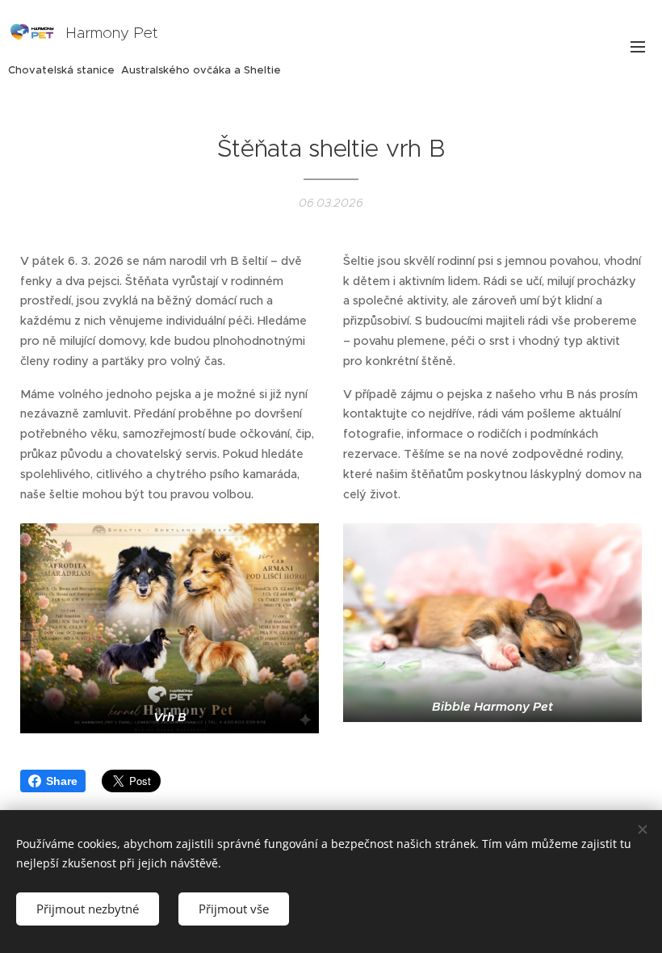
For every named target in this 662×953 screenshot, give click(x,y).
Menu (638, 46)
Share (62, 781)
